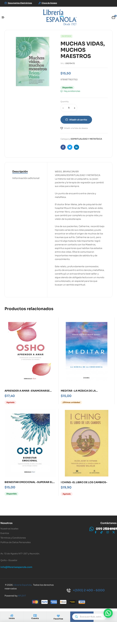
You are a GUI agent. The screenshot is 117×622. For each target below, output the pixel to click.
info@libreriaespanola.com (16, 567)
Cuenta (35, 618)
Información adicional (25, 178)
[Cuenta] (35, 615)
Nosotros (6, 523)
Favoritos (58, 619)
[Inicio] (11, 615)
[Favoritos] (58, 616)
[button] (108, 613)
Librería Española (22, 585)
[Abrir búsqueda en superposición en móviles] (89, 616)
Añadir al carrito (78, 119)
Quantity (64, 101)
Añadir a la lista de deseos (76, 128)
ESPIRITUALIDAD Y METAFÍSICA (86, 139)
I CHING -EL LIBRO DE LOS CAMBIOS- (84, 482)
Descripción (20, 171)
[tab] (25, 172)
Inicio (12, 618)
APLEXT (22, 595)
